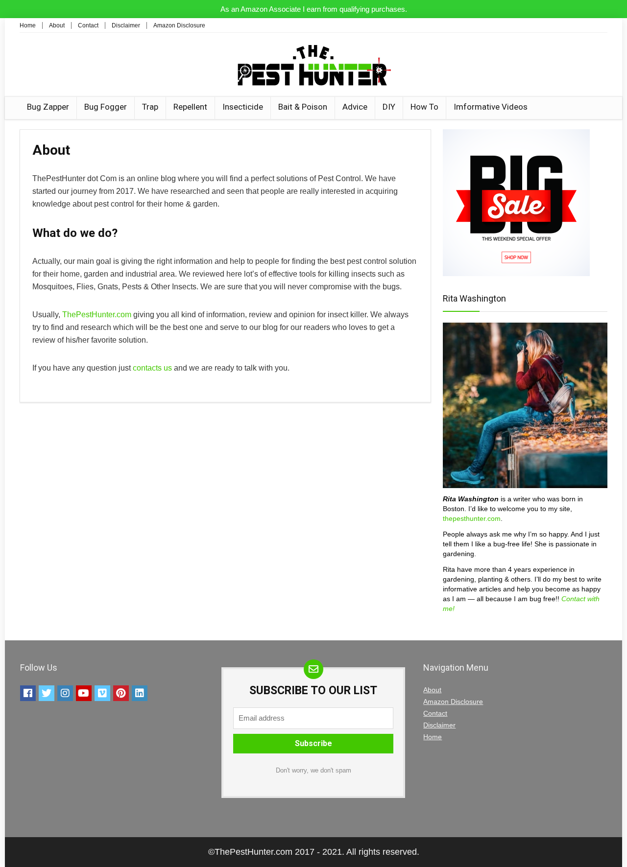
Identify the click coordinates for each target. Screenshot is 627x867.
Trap (150, 107)
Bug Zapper (48, 107)
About (57, 25)
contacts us (152, 368)
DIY (389, 107)
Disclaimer (126, 25)
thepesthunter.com (472, 518)
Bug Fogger (105, 107)
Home (28, 25)
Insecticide (242, 107)
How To (424, 107)
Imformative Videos (491, 107)
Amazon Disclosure (179, 25)
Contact (88, 25)
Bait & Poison (302, 107)
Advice (354, 107)
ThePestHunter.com (96, 314)
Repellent (190, 107)
